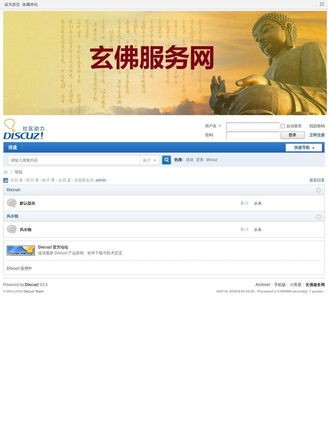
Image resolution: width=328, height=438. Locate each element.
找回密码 (317, 126)
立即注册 (317, 135)
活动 (189, 159)
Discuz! (13, 190)
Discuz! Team (33, 291)
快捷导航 (302, 147)
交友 (200, 159)
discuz (211, 159)
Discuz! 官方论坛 (53, 247)
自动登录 (294, 126)
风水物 (12, 216)
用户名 (211, 126)
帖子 (147, 160)
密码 (209, 135)
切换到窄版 (321, 4)
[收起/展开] (318, 190)
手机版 (280, 284)
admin (100, 180)
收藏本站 (30, 4)
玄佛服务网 (5, 172)
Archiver (263, 284)
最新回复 (317, 180)
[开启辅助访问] (315, 4)
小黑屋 (295, 284)
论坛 (18, 172)
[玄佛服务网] (24, 138)
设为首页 (12, 4)
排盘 (12, 147)
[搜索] (166, 160)
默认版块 (27, 203)
